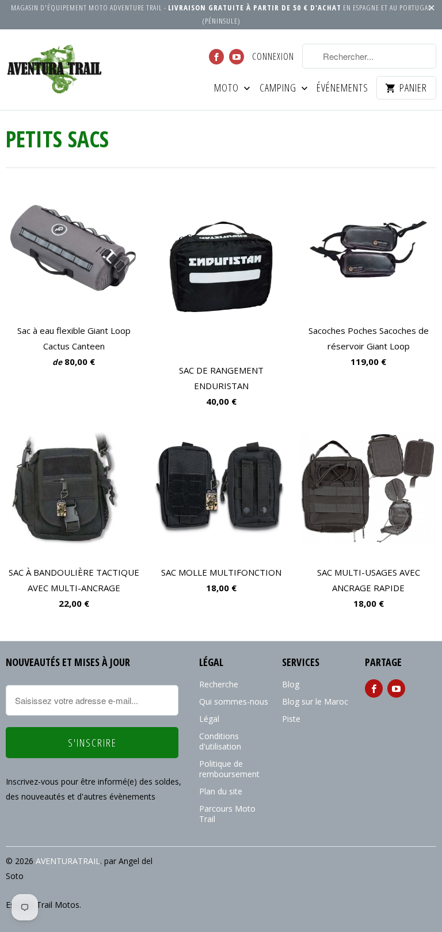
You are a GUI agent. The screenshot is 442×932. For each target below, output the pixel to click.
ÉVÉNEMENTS (342, 88)
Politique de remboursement (229, 768)
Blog (290, 684)
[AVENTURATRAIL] (55, 69)
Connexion (273, 57)
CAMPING (279, 88)
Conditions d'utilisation (220, 741)
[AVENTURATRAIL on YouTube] (236, 56)
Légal (209, 718)
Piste (291, 718)
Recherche (218, 684)
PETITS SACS (57, 138)
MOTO (227, 88)
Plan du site (220, 791)
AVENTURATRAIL (68, 860)
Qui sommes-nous (233, 701)
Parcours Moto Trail (227, 813)
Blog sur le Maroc (315, 701)
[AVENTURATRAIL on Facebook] (216, 56)
